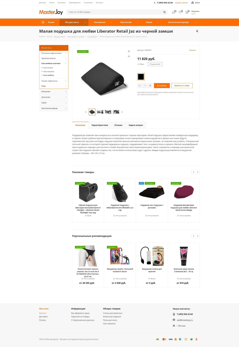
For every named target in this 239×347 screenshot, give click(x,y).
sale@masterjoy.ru (185, 320)
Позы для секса (110, 320)
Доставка (43, 316)
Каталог (42, 313)
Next (122, 112)
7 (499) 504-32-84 (185, 314)
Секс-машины (109, 323)
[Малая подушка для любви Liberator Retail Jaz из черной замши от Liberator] (104, 80)
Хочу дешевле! (155, 64)
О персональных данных (82, 320)
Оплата (42, 320)
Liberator (192, 50)
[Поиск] (164, 12)
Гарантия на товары (80, 316)
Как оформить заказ (80, 313)
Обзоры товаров (111, 308)
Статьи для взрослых (112, 313)
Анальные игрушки (112, 316)
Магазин (44, 308)
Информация (78, 308)
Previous (86, 112)
